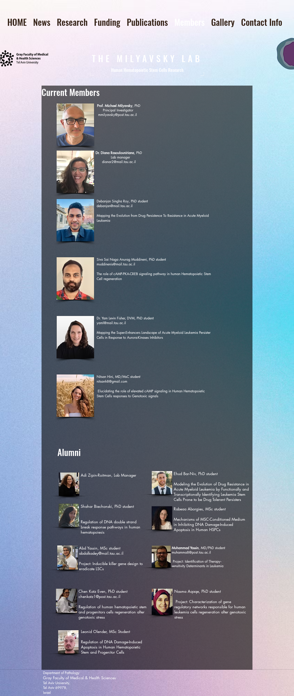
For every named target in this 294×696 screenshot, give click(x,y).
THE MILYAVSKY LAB (147, 58)
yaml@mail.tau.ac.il (111, 323)
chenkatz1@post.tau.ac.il (99, 596)
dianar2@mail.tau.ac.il (119, 162)
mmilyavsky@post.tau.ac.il (117, 114)
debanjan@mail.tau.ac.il (115, 206)
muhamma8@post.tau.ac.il (191, 552)
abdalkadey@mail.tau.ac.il (101, 553)
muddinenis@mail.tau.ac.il (116, 264)
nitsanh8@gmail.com (112, 381)
